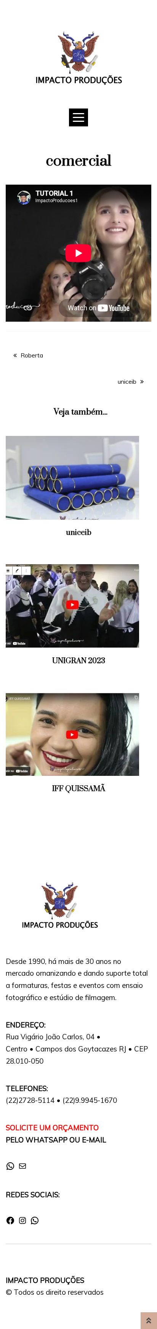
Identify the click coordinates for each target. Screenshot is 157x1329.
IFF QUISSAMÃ (78, 789)
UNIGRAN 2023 (78, 661)
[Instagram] (22, 1223)
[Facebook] (10, 1223)
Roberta (32, 355)
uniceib (127, 381)
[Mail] (22, 1168)
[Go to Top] (149, 1320)
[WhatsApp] (10, 1168)
